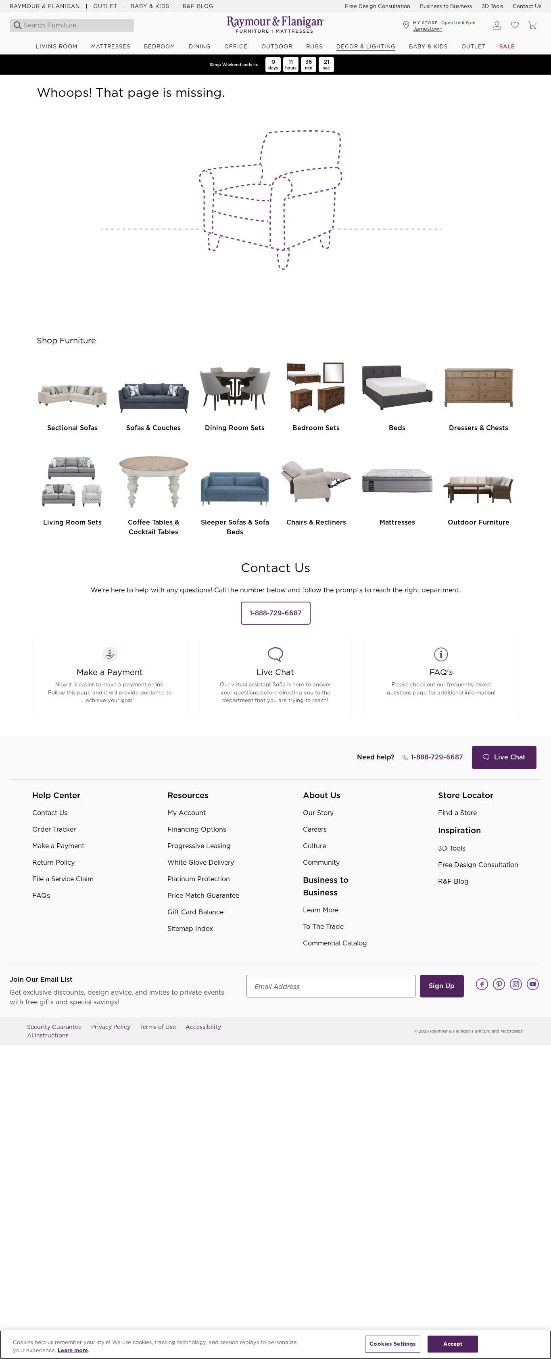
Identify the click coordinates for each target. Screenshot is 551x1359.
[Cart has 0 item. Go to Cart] (532, 25)
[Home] (275, 25)
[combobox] (70, 25)
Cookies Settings (392, 1344)
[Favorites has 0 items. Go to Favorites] (515, 25)
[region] (275, 1344)
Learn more (73, 1350)
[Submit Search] (15, 25)
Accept (452, 1344)
